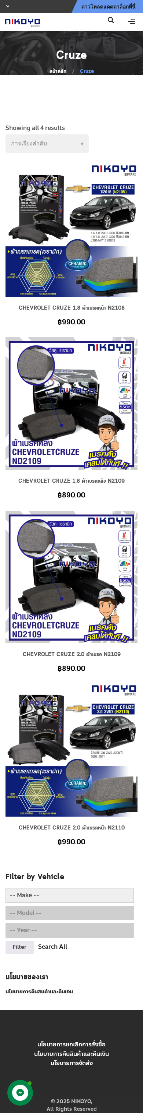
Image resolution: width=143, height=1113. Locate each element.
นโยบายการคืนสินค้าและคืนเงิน (71, 1054)
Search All (52, 946)
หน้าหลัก (58, 71)
